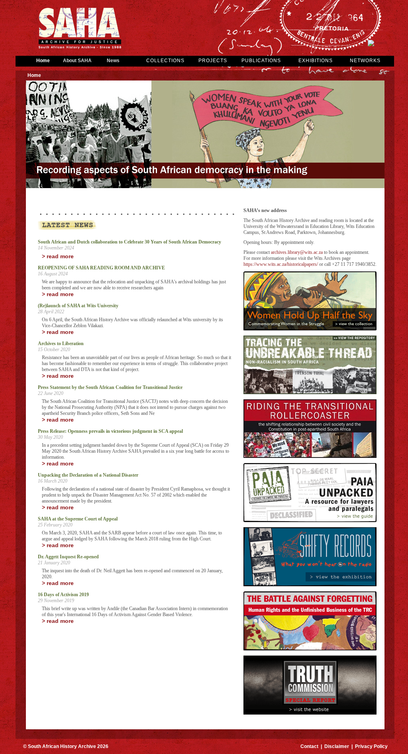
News (113, 60)
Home (43, 60)
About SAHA (77, 60)
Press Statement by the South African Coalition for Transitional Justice (110, 387)
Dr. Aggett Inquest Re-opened (68, 557)
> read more (58, 256)
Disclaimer (336, 746)
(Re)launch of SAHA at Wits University (78, 305)
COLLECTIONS (165, 60)
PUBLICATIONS (261, 60)
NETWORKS (365, 60)
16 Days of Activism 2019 (63, 594)
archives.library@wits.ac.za (297, 252)
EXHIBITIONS (315, 60)
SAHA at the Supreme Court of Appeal (78, 519)
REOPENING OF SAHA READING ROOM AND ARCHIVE (101, 268)
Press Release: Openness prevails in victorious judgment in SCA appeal (110, 431)
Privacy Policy (371, 746)
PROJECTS (212, 60)
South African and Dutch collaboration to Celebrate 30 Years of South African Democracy (129, 242)
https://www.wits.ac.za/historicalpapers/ (280, 264)
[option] (205, 135)
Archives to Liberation (61, 343)
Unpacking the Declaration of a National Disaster (88, 475)
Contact (309, 746)
